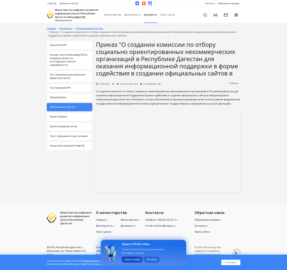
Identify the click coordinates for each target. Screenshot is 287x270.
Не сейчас (151, 259)
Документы (150, 14)
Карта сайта (202, 231)
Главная (51, 28)
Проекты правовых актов (63, 126)
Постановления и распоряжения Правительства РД (67, 76)
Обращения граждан (229, 3)
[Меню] (236, 15)
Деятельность (132, 14)
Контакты (210, 3)
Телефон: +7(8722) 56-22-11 (160, 219)
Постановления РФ (60, 87)
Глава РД (51, 3)
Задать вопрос (132, 259)
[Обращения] (226, 15)
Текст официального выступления (69, 136)
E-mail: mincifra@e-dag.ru (159, 225)
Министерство (112, 14)
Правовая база (58, 97)
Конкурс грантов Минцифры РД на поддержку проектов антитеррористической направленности (68, 60)
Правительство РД (68, 3)
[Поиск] (205, 15)
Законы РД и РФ (58, 45)
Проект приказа (58, 116)
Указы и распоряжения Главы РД (67, 145)
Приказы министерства (89, 28)
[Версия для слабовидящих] (215, 15)
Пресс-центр (167, 14)
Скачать (234, 83)
